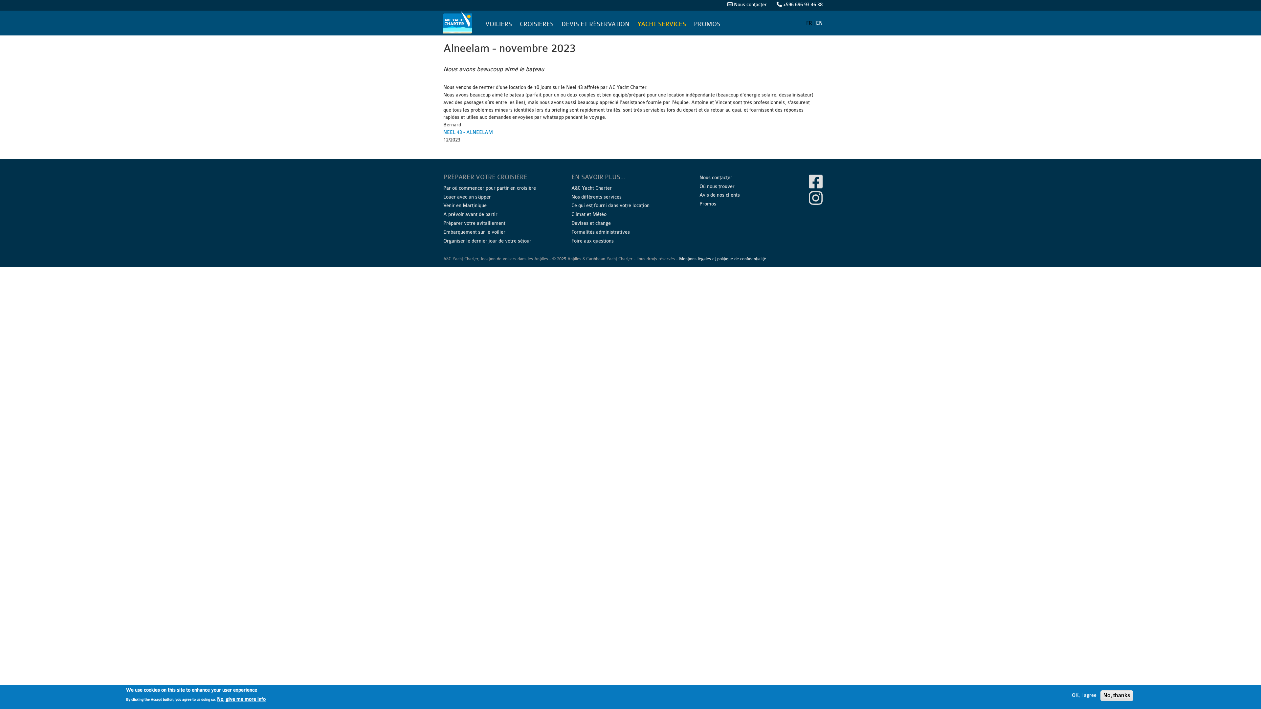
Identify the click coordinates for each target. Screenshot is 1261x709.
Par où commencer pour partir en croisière (489, 188)
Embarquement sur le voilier (474, 232)
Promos (707, 24)
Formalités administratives (600, 232)
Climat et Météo (589, 214)
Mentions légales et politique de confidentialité (722, 258)
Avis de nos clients (719, 195)
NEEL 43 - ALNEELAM (468, 132)
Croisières (537, 24)
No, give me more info (241, 699)
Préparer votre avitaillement (474, 223)
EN (819, 23)
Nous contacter (750, 5)
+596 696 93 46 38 (803, 5)
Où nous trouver (717, 186)
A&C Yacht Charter (458, 22)
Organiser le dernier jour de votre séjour (487, 241)
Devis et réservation (596, 24)
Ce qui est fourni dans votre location (610, 205)
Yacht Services (661, 24)
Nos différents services (596, 197)
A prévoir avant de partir (470, 214)
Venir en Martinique (465, 205)
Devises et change (591, 223)
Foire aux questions (592, 241)
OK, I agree (1084, 695)
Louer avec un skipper (467, 197)
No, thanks (1116, 695)
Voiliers (498, 24)
